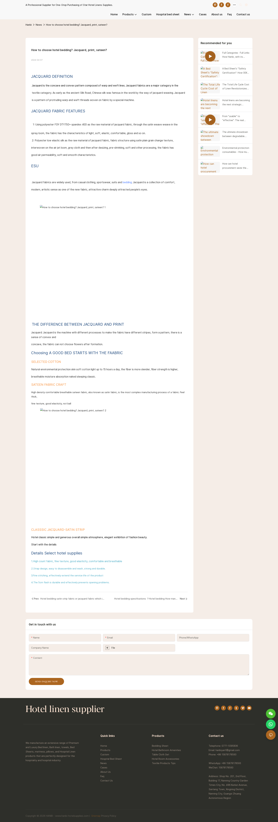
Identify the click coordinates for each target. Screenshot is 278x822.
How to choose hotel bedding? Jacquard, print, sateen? (76, 24)
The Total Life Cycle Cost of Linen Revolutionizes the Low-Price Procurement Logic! (235, 87)
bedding (127, 182)
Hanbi (29, 24)
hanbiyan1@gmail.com (228, 750)
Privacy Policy (108, 815)
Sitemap (96, 815)
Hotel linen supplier (65, 709)
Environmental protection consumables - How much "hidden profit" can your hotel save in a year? (236, 150)
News (39, 24)
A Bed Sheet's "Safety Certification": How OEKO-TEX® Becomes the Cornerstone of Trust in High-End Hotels (236, 71)
